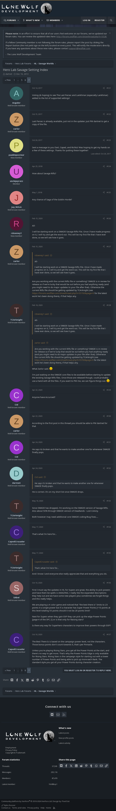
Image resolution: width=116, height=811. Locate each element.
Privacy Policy (11, 750)
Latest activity (64, 743)
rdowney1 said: (42, 255)
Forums (11, 20)
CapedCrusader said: (45, 561)
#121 (109, 88)
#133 (109, 501)
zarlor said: (40, 342)
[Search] (111, 20)
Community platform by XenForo (26, 801)
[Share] (104, 88)
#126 (109, 218)
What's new (33, 20)
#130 (109, 416)
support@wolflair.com (79, 48)
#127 (109, 246)
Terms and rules (19, 807)
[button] (18, 20)
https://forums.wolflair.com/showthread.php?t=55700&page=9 (63, 293)
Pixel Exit (65, 801)
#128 (109, 305)
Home (48, 807)
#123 (109, 140)
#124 (109, 166)
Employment (11, 747)
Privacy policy (33, 807)
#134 (109, 527)
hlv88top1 (53, 784)
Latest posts (64, 733)
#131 (109, 442)
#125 (109, 192)
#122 (109, 114)
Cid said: (39, 477)
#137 (109, 634)
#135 (109, 553)
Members (55, 20)
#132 (109, 468)
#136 (109, 582)
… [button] (18, 80)
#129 (109, 390)
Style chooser (9, 805)
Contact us (5, 807)
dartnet (9, 74)
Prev (9, 80)
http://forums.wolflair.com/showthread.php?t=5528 (81, 36)
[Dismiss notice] (109, 33)
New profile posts (66, 738)
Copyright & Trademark (15, 752)
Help (43, 807)
